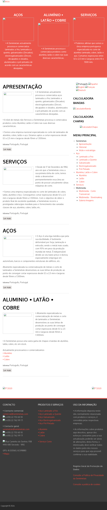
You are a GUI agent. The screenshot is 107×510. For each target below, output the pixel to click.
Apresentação (85, 144)
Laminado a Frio (86, 156)
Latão (81, 178)
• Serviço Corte (45, 441)
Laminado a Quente (88, 159)
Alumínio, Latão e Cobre (87, 172)
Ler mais (7, 149)
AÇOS (9, 230)
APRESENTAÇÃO (22, 86)
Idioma (6, 144)
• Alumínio (7, 353)
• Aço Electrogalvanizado (49, 420)
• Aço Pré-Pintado (46, 423)
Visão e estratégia (87, 150)
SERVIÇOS (15, 161)
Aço (78, 153)
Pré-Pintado (84, 169)
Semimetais (81, 141)
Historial (83, 147)
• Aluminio (42, 429)
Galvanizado (84, 163)
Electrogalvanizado (87, 166)
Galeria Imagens (86, 200)
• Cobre (6, 359)
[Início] (6, 1)
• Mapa (6, 454)
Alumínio (83, 175)
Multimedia (81, 188)
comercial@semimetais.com (15, 414)
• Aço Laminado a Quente (49, 414)
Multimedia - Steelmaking (90, 197)
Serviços (80, 185)
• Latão (6, 356)
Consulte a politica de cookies (86, 484)
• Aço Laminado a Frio (48, 411)
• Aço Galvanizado (46, 417)
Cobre (81, 181)
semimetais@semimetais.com (16, 429)
